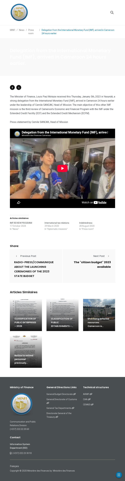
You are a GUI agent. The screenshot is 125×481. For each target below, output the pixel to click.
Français (14, 466)
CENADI (87, 404)
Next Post (99, 256)
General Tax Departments (59, 408)
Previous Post (28, 256)
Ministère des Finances (64, 471)
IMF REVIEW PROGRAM (21, 223)
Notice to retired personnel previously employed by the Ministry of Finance (25, 363)
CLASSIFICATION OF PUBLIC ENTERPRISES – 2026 (25, 322)
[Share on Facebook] (12, 87)
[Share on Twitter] (18, 87)
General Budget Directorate (59, 394)
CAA (85, 399)
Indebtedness (85, 223)
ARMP (86, 394)
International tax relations (57, 223)
